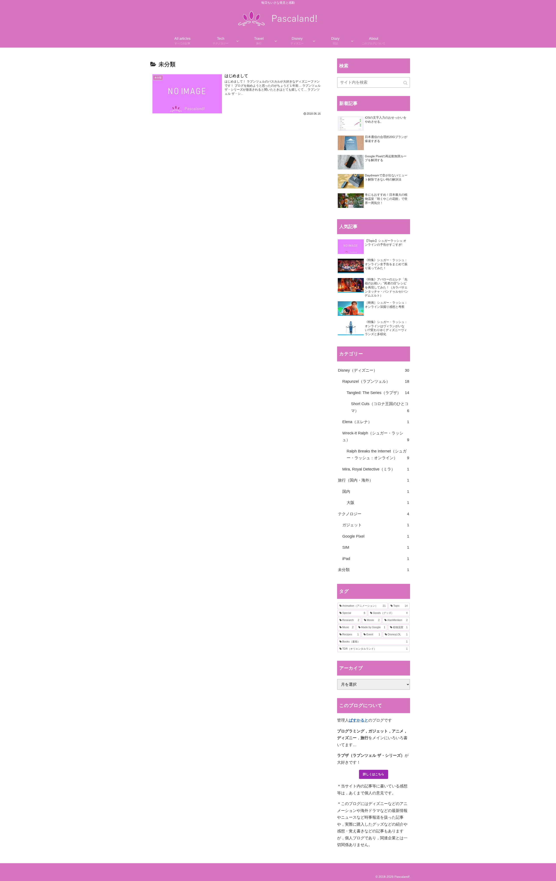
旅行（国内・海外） (373, 480)
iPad (375, 558)
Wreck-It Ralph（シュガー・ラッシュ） (375, 436)
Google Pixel (375, 536)
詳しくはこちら (373, 774)
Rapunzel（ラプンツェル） (375, 381)
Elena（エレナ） (375, 422)
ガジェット (375, 525)
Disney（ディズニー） (373, 370)
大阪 (378, 502)
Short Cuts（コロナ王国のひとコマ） (380, 407)
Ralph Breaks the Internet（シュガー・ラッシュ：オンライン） (378, 454)
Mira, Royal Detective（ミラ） (375, 469)
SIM (375, 547)
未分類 (373, 570)
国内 (375, 491)
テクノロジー (373, 514)
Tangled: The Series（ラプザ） (378, 393)
